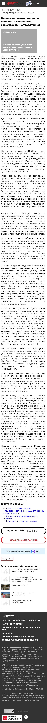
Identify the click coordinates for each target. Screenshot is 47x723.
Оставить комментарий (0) (24, 540)
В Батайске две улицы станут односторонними (22, 594)
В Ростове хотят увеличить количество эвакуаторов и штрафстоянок (26, 570)
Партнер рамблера (22, 711)
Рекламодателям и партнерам (18, 636)
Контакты (7, 633)
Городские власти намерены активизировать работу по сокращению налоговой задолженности (26, 579)
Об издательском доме (14, 620)
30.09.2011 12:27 (7, 10)
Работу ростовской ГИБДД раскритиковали (21, 602)
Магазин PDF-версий (12, 624)
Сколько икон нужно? (19, 585)
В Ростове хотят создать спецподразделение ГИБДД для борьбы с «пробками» (23, 511)
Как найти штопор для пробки (21, 521)
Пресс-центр (34, 620)
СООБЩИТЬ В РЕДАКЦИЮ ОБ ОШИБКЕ (20, 640)
